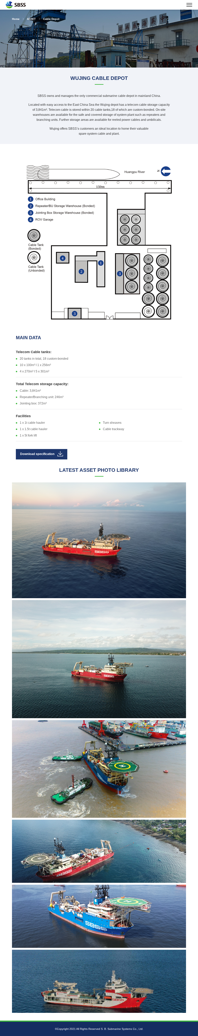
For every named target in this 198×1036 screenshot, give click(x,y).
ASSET (31, 18)
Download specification (37, 454)
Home (16, 18)
